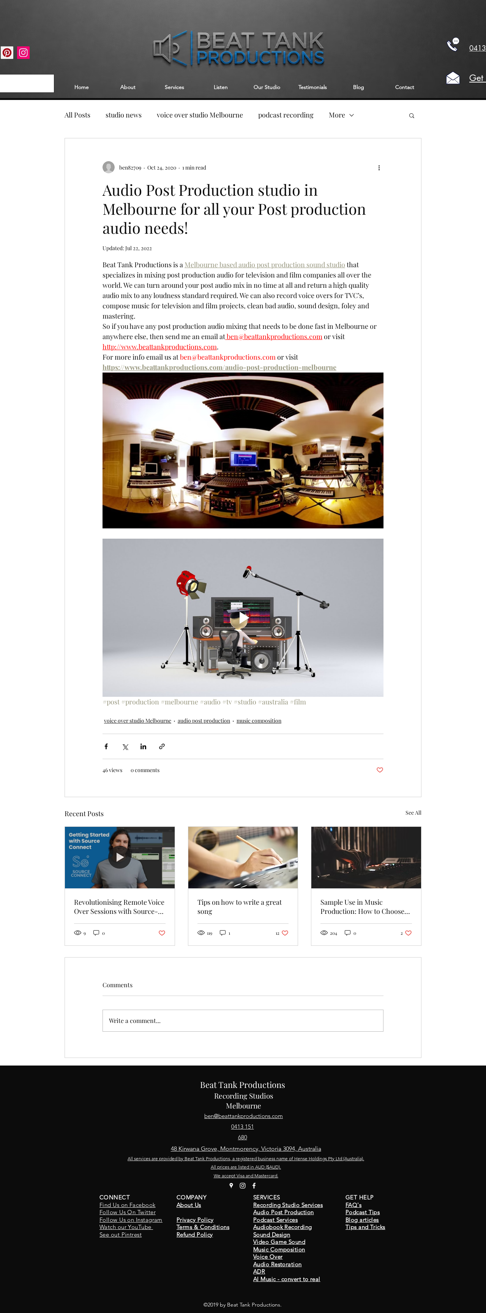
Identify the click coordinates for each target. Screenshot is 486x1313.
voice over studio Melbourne (200, 114)
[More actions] (378, 167)
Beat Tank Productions (242, 1084)
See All (413, 812)
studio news (124, 114)
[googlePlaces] (231, 1185)
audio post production (204, 720)
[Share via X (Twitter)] (124, 746)
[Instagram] (23, 52)
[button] (411, 115)
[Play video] (243, 618)
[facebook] (254, 1185)
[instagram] (242, 1185)
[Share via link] (162, 746)
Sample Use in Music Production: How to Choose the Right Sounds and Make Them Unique (362, 907)
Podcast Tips (363, 1212)
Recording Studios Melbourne (243, 1101)
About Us (189, 1204)
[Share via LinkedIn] (143, 746)
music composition (259, 720)
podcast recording (286, 114)
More (337, 114)
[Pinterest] (7, 52)
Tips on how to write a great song (239, 907)
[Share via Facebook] (106, 746)
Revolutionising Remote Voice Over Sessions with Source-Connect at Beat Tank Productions (119, 907)
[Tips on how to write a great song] (243, 857)
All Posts (77, 114)
